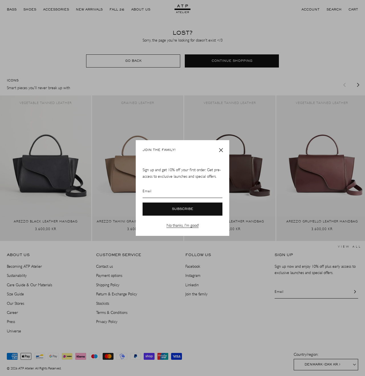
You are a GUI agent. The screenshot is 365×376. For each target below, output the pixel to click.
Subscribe (182, 209)
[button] (221, 150)
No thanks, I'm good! (183, 225)
